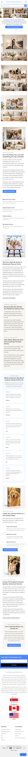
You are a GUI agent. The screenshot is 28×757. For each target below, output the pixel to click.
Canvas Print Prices (5, 729)
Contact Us (3, 733)
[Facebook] (13, 697)
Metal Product (18, 733)
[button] (14, 700)
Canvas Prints (18, 729)
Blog (2, 737)
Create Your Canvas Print (10, 549)
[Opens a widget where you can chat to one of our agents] (23, 754)
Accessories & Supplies (20, 737)
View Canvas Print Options (9, 298)
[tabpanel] (14, 19)
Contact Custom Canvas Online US (11, 617)
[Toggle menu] (2, 2)
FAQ (2, 735)
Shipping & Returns (5, 731)
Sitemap (3, 740)
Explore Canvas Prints (9, 191)
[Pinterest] (15, 697)
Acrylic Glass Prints (19, 731)
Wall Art (16, 735)
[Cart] (26, 1)
